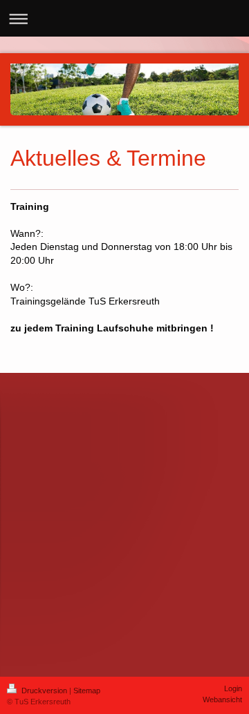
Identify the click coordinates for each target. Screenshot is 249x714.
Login (233, 688)
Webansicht (222, 699)
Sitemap (86, 690)
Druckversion (44, 690)
